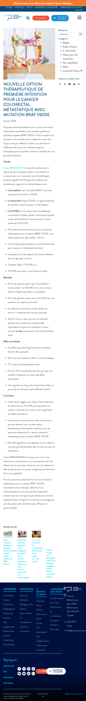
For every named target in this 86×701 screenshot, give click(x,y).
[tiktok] (33, 669)
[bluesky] (19, 673)
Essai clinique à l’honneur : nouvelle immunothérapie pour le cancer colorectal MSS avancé (10, 552)
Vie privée (40, 694)
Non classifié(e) (70, 62)
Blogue (66, 42)
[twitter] (65, 84)
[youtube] (69, 84)
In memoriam (69, 50)
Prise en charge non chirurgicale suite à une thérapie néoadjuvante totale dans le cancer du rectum (52, 563)
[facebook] (60, 84)
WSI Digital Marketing (76, 694)
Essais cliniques (70, 46)
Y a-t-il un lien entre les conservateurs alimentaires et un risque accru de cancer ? (37, 550)
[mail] (79, 84)
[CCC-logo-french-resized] (12, 16)
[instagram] (28, 669)
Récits (65, 66)
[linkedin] (74, 84)
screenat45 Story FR (73, 70)
